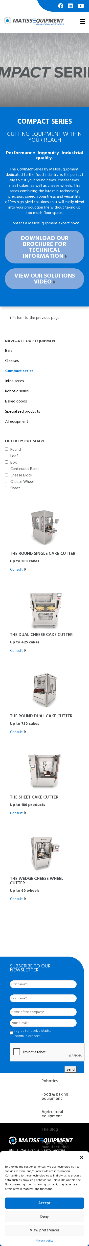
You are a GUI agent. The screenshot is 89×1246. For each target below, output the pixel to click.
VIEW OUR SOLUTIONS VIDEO (44, 279)
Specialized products (22, 411)
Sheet (15, 488)
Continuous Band (24, 469)
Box (13, 462)
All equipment (16, 421)
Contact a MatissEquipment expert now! (44, 223)
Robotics (50, 1081)
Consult (16, 569)
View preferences (44, 1230)
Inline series (14, 381)
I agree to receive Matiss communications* (32, 1033)
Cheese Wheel (22, 482)
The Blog (50, 1130)
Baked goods (16, 401)
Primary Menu (82, 21)
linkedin (71, 8)
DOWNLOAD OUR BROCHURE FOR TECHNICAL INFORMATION (44, 247)
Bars (8, 350)
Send (71, 1069)
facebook (61, 8)
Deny (44, 1216)
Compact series (19, 371)
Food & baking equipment (55, 1097)
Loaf (14, 456)
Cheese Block (21, 475)
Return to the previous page (36, 317)
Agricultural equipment (52, 1114)
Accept (44, 1203)
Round (15, 449)
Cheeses (12, 360)
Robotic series (17, 391)
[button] (81, 1157)
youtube (81, 8)
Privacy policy (44, 1241)
